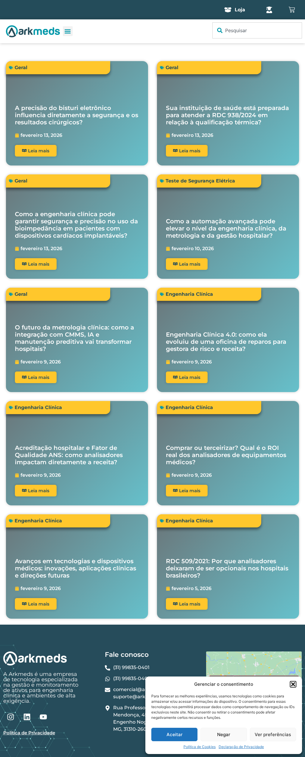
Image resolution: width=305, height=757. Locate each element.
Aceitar (174, 734)
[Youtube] (43, 717)
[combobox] (257, 30)
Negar (223, 734)
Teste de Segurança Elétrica (200, 181)
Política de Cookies (199, 746)
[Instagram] (10, 717)
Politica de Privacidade (29, 733)
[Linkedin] (27, 717)
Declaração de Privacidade (241, 746)
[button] (293, 684)
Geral (21, 67)
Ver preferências (273, 734)
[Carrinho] (291, 9)
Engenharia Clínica (189, 294)
